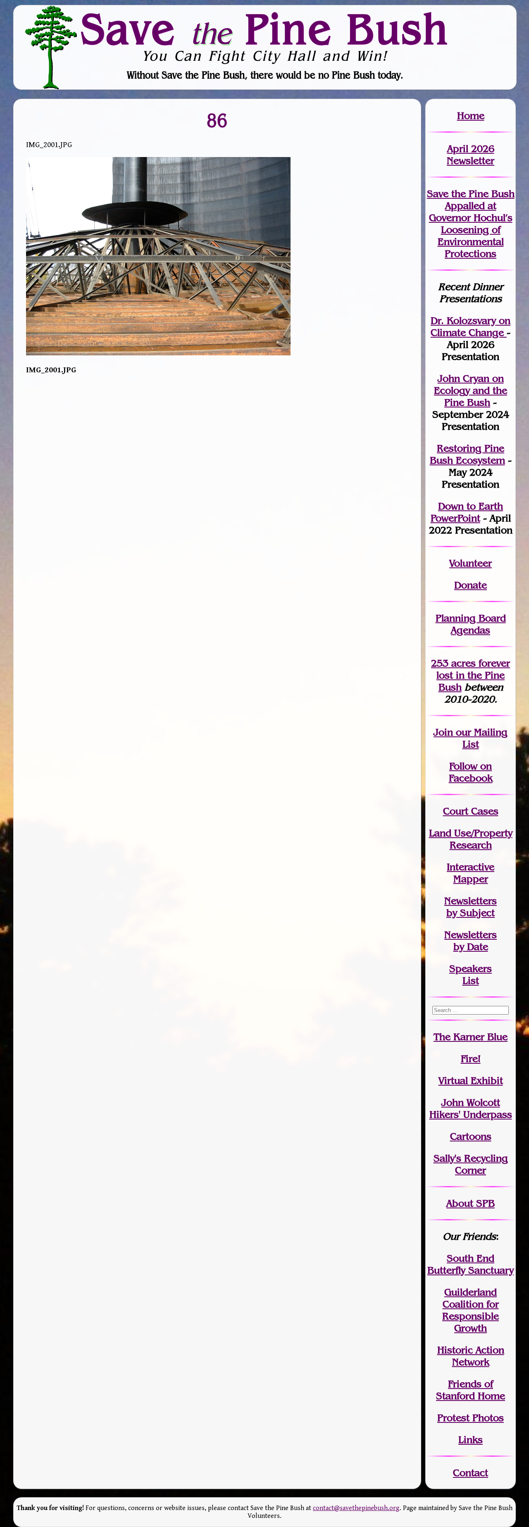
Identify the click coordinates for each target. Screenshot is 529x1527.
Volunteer (470, 563)
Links (470, 1440)
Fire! (471, 1059)
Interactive (470, 867)
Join (443, 732)
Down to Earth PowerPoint (467, 512)
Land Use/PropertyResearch (470, 839)
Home (470, 115)
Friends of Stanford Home (470, 1390)
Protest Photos (470, 1418)
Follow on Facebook (471, 772)
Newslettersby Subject (470, 907)
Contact (470, 1473)
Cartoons (470, 1136)
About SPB (470, 1203)
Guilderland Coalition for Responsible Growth (470, 1310)
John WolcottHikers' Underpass (470, 1108)
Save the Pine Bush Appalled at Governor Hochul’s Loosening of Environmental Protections (471, 224)
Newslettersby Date (470, 941)
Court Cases (470, 811)
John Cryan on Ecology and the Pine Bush (470, 390)
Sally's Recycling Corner (471, 1164)
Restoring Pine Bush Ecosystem (467, 454)
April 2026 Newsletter (470, 155)
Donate (470, 585)
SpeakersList (470, 974)
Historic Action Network (470, 1356)
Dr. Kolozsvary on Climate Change (470, 326)
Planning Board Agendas (471, 624)
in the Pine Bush (473, 675)
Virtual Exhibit (470, 1080)
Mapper (470, 879)
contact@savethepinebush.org (356, 1508)
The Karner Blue (471, 1037)
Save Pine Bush (265, 29)
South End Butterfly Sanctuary (470, 1264)
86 (217, 120)
